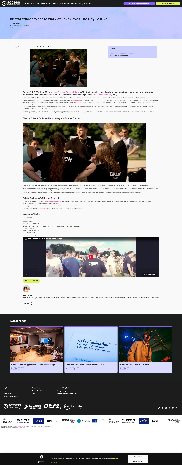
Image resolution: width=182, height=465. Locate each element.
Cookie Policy (115, 458)
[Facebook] (169, 408)
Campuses (40, 3)
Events (63, 3)
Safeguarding (61, 391)
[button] (154, 48)
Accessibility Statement (65, 388)
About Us (52, 3)
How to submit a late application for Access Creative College (33, 365)
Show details (54, 462)
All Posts (27, 303)
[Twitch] (173, 408)
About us (6, 391)
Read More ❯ (16, 369)
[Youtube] (162, 408)
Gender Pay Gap (37, 391)
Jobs (33, 394)
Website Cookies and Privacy (20, 427)
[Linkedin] (166, 408)
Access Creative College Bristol (64, 92)
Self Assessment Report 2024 (67, 394)
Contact (87, 3)
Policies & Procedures (11, 396)
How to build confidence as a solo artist (134, 365)
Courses (28, 3)
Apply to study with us (43, 208)
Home (12, 47)
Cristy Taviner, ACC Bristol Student (119, 55)
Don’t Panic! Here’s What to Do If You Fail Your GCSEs (85, 365)
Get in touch (8, 394)
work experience (77, 100)
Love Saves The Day (102, 94)
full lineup (33, 235)
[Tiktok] (159, 408)
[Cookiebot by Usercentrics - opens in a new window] (41, 462)
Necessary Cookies (137, 461)
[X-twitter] (176, 408)
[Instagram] (155, 408)
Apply (5, 388)
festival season (62, 206)
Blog (81, 3)
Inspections (36, 388)
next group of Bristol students (53, 201)
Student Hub (72, 3)
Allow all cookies (138, 456)
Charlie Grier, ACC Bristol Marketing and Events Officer (124, 53)
